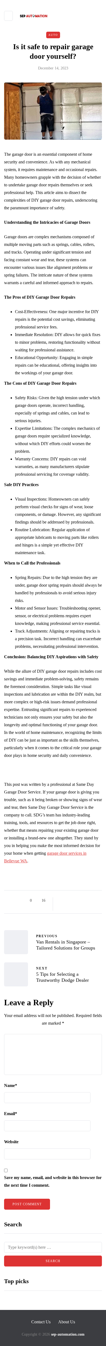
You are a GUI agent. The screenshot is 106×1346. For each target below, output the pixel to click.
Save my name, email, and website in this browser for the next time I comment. (53, 1181)
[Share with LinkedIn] (82, 900)
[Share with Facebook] (61, 900)
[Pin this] (89, 900)
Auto (53, 34)
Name (10, 1085)
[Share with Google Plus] (75, 900)
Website (11, 1141)
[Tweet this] (68, 900)
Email (10, 1113)
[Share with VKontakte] (95, 900)
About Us (66, 1321)
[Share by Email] (61, 907)
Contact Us (41, 1321)
